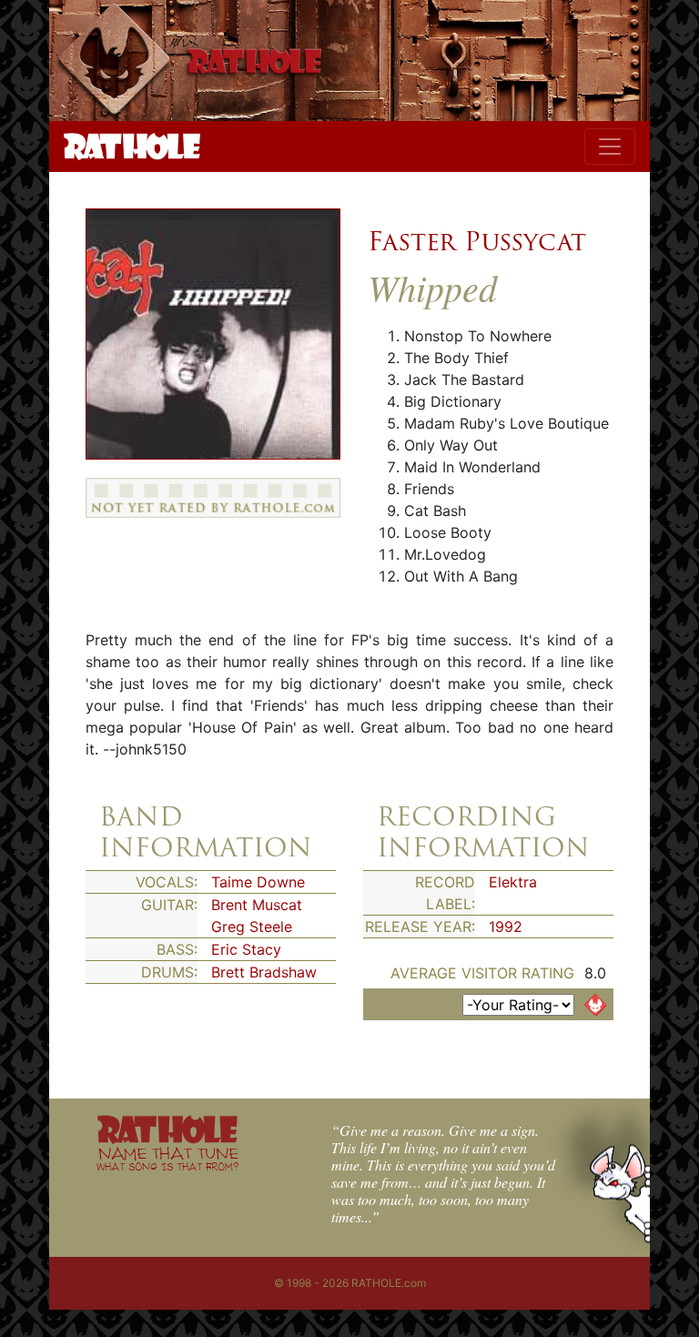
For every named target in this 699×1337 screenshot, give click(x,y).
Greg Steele (251, 926)
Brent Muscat (256, 905)
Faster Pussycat (477, 241)
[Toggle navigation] (609, 146)
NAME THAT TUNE (167, 1158)
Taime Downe (258, 882)
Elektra (513, 882)
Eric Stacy (246, 949)
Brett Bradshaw (264, 972)
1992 (505, 926)
